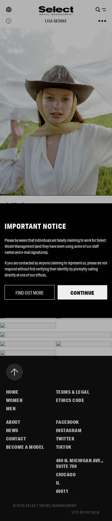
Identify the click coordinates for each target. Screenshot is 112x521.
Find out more (30, 293)
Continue (82, 292)
